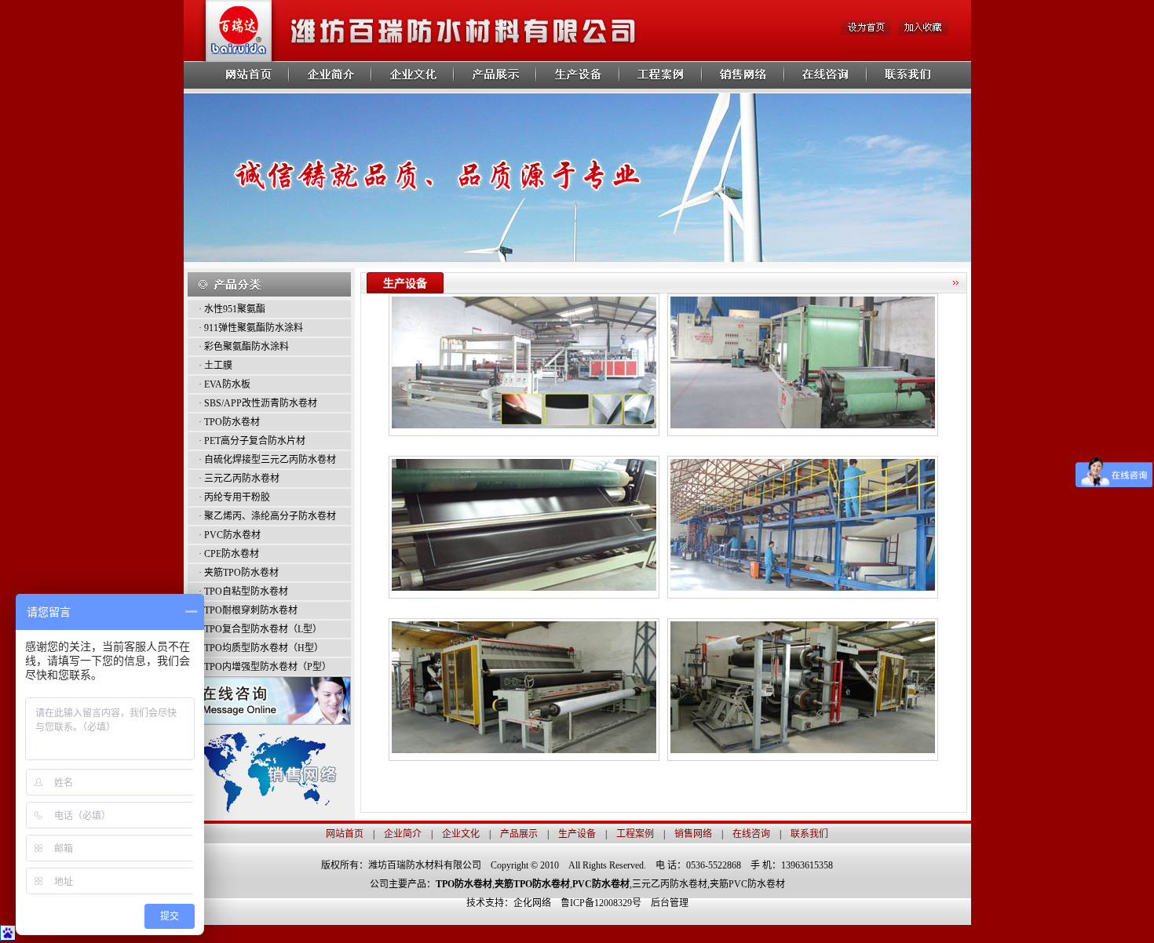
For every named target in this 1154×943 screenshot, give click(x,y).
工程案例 (635, 833)
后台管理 (669, 902)
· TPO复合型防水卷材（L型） (260, 629)
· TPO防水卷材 (229, 422)
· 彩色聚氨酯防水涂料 (244, 346)
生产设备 (577, 833)
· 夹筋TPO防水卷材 (239, 572)
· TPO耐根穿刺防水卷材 (248, 610)
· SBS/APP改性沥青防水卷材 (258, 403)
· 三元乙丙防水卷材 (239, 478)
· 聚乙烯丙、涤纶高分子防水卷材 (267, 516)
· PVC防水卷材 (230, 535)
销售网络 (693, 833)
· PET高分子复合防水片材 (252, 440)
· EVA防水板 (224, 384)
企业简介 (403, 833)
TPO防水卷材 (464, 884)
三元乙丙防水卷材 (669, 884)
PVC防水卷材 (601, 884)
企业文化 (461, 833)
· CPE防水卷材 (229, 553)
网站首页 (344, 833)
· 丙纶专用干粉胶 (234, 497)
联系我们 (809, 833)
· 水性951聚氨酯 (232, 309)
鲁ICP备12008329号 (606, 902)
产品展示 (519, 833)
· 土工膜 (215, 365)
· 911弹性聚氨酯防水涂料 (251, 327)
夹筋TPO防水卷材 (532, 884)
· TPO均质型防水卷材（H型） (261, 648)
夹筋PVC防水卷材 (747, 884)
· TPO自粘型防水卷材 (243, 591)
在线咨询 (751, 833)
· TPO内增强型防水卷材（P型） (265, 666)
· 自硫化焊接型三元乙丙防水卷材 (267, 459)
